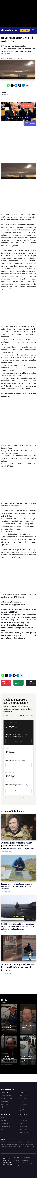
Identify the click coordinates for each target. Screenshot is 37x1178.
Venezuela (4, 1124)
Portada (22, 1118)
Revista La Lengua (26, 1132)
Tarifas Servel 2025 (19, 1163)
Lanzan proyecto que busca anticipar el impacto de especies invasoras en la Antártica (17, 886)
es (24, 1166)
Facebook (23, 1095)
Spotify (22, 1110)
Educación (4, 1146)
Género (14, 1144)
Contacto (4, 1104)
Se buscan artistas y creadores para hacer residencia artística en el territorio (18, 967)
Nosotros (16, 1157)
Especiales (21, 1144)
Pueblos (30, 1142)
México (3, 1121)
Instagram (23, 1098)
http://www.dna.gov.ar (25, 633)
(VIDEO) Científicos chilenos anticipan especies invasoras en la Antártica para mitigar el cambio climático (17, 926)
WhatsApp (19, 684)
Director (5, 92)
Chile (2, 1118)
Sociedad (29, 1144)
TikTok (22, 1107)
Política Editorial (6, 1098)
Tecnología (22, 1146)
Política (3, 1142)
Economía (22, 1142)
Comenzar (18, 765)
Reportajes (23, 1129)
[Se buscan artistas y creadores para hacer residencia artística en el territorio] (18, 949)
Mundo (3, 1129)
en (27, 1166)
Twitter (22, 1101)
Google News (7, 682)
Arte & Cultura (6, 59)
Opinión (22, 1124)
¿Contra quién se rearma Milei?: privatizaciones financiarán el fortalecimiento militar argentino (17, 845)
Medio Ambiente (12, 1142)
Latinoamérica (6, 1126)
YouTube (31, 684)
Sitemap (29, 1163)
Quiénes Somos (6, 1095)
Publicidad (4, 1101)
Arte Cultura (13, 1146)
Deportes (30, 1146)
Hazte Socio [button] (24, 30)
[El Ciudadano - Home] (9, 30)
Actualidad (23, 1121)
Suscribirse (18, 741)
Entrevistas (23, 1126)
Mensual (21, 715)
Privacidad (4, 1107)
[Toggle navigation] (33, 30)
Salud (9, 1144)
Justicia (3, 1144)
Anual (29, 715)
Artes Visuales (17, 59)
